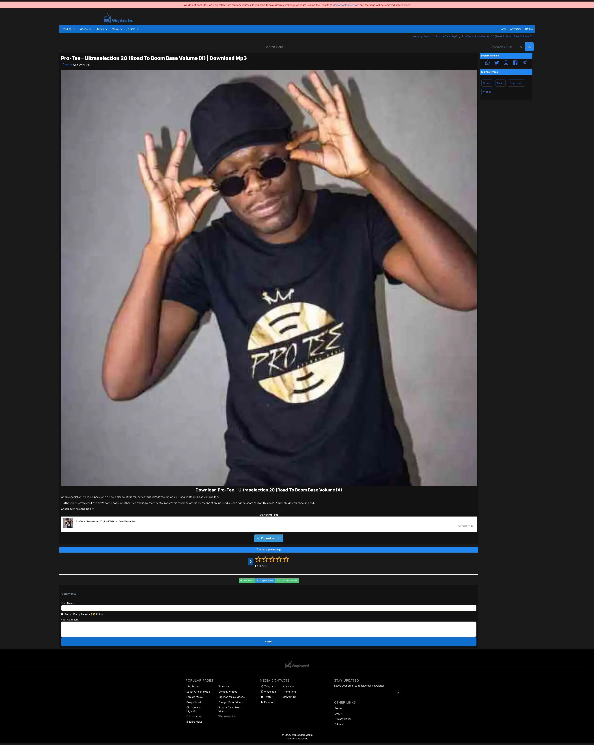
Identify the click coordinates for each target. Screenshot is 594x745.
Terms (338, 708)
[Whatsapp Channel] (487, 63)
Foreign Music (194, 696)
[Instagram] (506, 63)
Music (68, 64)
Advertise (288, 686)
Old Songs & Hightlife (193, 709)
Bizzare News (194, 721)
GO (529, 46)
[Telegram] (524, 63)
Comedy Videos (227, 691)
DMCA (529, 28)
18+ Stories (193, 686)
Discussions (516, 83)
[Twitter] (496, 63)
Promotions (289, 691)
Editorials (223, 686)
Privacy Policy (343, 718)
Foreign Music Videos (230, 702)
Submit (268, 641)
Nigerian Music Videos (231, 696)
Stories (487, 83)
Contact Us (289, 696)
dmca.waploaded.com (346, 4)
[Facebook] (515, 63)
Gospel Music (194, 702)
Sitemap (339, 724)
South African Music (198, 691)
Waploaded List (227, 716)
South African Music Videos (230, 709)
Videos (487, 91)
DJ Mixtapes (193, 716)
